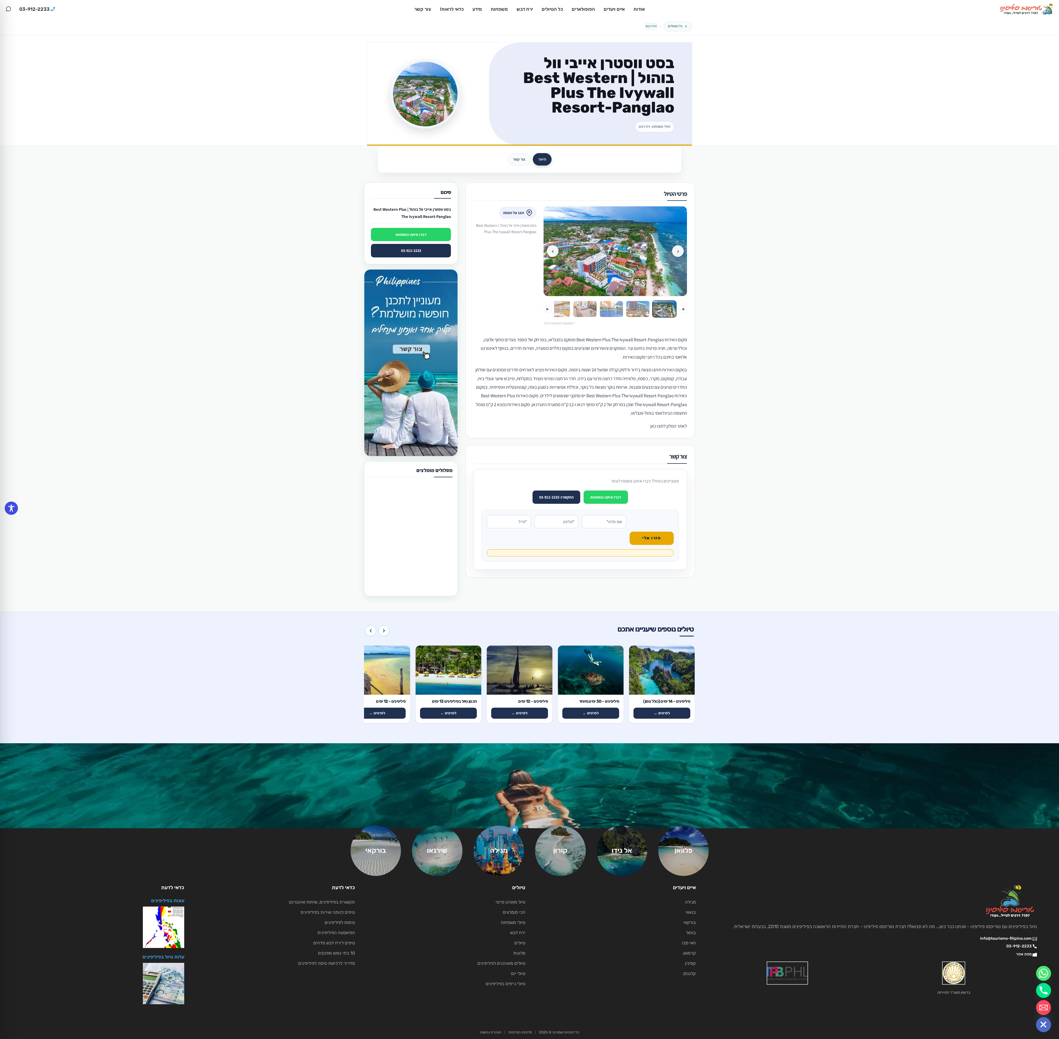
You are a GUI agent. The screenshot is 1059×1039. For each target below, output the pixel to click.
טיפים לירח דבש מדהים (334, 942)
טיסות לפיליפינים (340, 922)
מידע (477, 9)
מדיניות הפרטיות (520, 1032)
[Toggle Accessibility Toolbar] (11, 508)
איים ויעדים (614, 9)
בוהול (691, 932)
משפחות (499, 9)
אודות (639, 9)
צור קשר (422, 9)
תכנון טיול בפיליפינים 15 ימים (402, 563)
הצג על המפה (513, 212)
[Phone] (1043, 990)
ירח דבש (525, 9)
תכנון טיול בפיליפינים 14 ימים (402, 528)
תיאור (542, 159)
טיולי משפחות (513, 922)
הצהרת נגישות (490, 1032)
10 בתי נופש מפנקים (336, 953)
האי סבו (689, 942)
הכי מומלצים (514, 912)
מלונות (519, 953)
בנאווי (691, 912)
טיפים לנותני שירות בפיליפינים (328, 912)
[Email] (1043, 1007)
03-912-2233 (411, 250)
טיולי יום (518, 973)
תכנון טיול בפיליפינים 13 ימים (402, 494)
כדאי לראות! (452, 9)
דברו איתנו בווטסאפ (605, 497)
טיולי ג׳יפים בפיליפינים (505, 983)
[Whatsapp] (1043, 973)
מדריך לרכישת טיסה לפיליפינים (326, 963)
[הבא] (370, 630)
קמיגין (690, 963)
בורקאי (689, 922)
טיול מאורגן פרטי (510, 902)
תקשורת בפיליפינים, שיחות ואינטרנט (322, 902)
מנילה (690, 902)
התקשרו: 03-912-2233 (556, 497)
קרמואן (689, 953)
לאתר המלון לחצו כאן (668, 426)
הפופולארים (583, 9)
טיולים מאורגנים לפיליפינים (501, 963)
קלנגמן (689, 973)
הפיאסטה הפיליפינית (336, 932)
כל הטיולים (552, 9)
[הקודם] (383, 630)
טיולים (519, 942)
